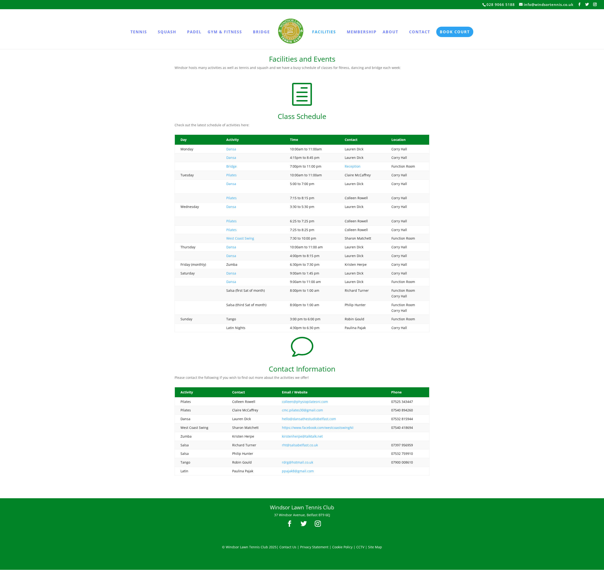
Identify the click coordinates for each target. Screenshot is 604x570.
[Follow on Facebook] (289, 524)
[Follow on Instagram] (318, 524)
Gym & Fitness (225, 32)
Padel (194, 32)
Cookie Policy (342, 547)
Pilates (231, 175)
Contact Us (287, 547)
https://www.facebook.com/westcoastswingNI (317, 427)
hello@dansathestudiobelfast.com (309, 419)
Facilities (324, 32)
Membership (362, 32)
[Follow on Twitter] (304, 524)
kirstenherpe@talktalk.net (302, 436)
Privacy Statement (314, 547)
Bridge (261, 32)
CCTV (360, 547)
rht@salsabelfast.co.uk (300, 445)
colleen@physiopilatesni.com (305, 401)
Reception (353, 166)
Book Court (455, 31)
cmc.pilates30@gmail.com (302, 410)
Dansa (231, 149)
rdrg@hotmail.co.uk (297, 462)
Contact (419, 32)
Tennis (138, 32)
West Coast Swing (240, 238)
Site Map (375, 547)
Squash (167, 32)
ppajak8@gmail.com (298, 471)
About (390, 32)
